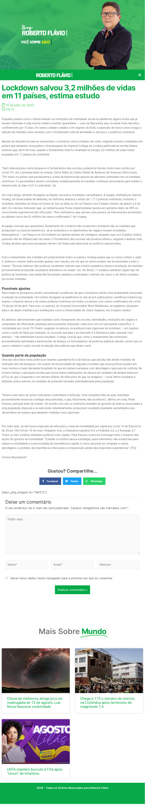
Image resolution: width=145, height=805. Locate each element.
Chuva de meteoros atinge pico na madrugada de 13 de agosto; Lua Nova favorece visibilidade (34, 702)
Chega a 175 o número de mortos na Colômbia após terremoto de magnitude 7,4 (107, 702)
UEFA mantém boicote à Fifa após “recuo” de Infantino (34, 771)
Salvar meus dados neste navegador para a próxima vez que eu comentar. (61, 578)
